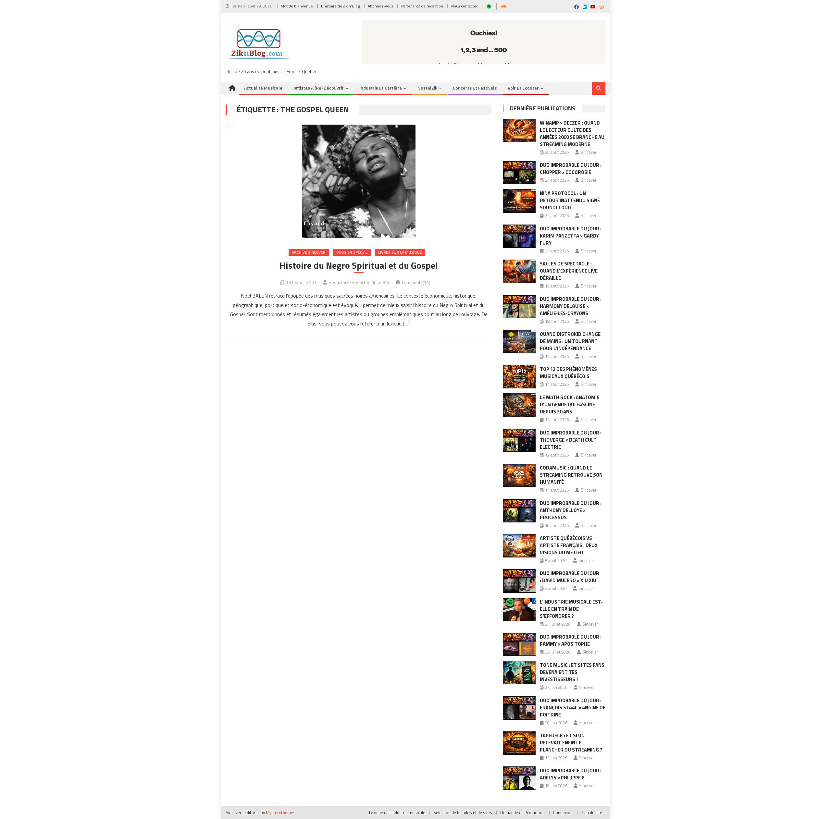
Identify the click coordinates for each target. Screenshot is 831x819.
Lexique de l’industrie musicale (397, 812)
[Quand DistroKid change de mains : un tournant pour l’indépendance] (519, 341)
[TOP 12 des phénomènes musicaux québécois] (519, 376)
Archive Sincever (309, 252)
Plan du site (591, 812)
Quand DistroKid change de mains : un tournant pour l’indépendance (570, 341)
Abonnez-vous (380, 6)
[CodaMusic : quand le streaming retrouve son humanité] (519, 475)
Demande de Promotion (522, 812)
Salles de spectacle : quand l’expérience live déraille (569, 271)
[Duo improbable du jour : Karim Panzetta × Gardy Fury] (519, 236)
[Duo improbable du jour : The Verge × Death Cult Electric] (519, 440)
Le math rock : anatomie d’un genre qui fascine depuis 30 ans (569, 404)
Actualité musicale (263, 87)
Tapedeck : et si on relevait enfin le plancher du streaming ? (571, 742)
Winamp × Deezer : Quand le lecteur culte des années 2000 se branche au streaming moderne (572, 133)
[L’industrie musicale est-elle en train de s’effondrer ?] (519, 609)
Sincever (589, 152)
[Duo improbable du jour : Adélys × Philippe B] (519, 778)
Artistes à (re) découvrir (318, 87)
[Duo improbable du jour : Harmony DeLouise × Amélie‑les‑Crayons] (519, 306)
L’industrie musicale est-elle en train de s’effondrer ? (571, 609)
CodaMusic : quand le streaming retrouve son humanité (571, 475)
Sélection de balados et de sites (462, 812)
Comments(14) (416, 282)
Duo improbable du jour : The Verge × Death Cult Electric (571, 440)
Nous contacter (464, 6)
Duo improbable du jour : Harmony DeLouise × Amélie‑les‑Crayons (571, 306)
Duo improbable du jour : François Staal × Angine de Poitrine (572, 707)
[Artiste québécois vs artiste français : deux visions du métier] (519, 545)
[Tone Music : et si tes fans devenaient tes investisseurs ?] (519, 672)
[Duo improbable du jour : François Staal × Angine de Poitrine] (519, 708)
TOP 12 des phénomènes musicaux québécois (568, 372)
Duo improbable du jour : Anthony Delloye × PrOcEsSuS (571, 510)
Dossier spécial (351, 252)
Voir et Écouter (523, 87)
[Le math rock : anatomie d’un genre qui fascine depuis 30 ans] (519, 405)
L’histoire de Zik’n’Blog (340, 6)
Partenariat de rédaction (422, 6)
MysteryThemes (280, 812)
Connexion (563, 812)
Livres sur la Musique (400, 252)
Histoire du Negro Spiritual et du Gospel (358, 265)
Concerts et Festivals (475, 87)
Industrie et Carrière (380, 87)
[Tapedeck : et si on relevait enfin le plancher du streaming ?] (519, 743)
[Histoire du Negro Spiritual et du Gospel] (358, 181)
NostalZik (427, 87)
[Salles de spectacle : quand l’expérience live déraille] (519, 271)
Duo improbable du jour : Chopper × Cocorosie (571, 168)
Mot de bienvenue (297, 6)
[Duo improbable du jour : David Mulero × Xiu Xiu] (519, 581)
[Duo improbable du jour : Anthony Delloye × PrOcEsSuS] (519, 510)
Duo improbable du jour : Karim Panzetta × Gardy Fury (571, 236)
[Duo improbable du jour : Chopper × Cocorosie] (519, 172)
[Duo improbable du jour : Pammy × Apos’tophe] (519, 644)
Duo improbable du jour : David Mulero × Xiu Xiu (569, 576)
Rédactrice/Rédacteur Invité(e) (359, 282)
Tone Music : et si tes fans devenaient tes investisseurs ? (572, 672)
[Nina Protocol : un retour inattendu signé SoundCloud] (519, 201)
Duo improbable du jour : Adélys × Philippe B (571, 774)
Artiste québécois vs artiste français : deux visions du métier (569, 545)
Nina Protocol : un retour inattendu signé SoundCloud (570, 200)
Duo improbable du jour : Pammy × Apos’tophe (571, 640)
